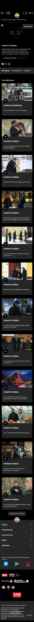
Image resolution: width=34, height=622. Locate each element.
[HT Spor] (18, 575)
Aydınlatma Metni (15, 613)
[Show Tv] (17, 15)
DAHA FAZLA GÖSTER (17, 514)
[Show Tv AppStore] (6, 564)
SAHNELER (27, 71)
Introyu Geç (28, 26)
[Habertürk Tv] (12, 575)
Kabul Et (29, 615)
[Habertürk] (4, 575)
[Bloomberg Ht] (7, 581)
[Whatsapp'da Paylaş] (9, 64)
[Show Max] (13, 587)
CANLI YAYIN (8, 13)
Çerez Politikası (15, 611)
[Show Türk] (8, 587)
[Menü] (2, 13)
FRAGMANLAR (16, 71)
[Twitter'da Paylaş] (6, 64)
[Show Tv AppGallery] (28, 564)
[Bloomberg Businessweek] (21, 581)
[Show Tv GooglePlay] (17, 564)
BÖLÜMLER (6, 71)
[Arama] (32, 13)
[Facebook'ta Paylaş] (3, 64)
